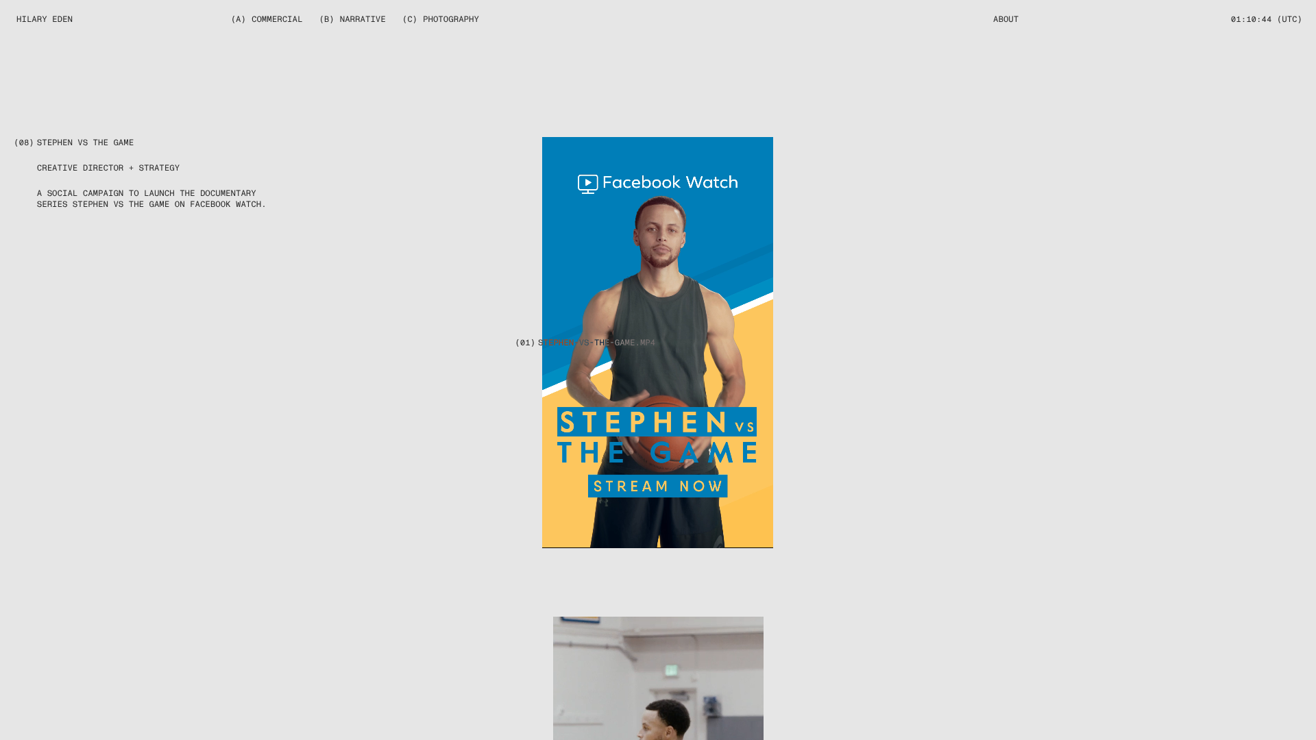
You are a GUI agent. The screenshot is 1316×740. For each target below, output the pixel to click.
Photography (451, 19)
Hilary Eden (44, 19)
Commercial (277, 19)
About (1006, 19)
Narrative (363, 19)
